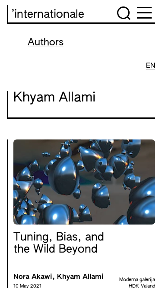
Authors (46, 42)
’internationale (48, 14)
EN (150, 66)
